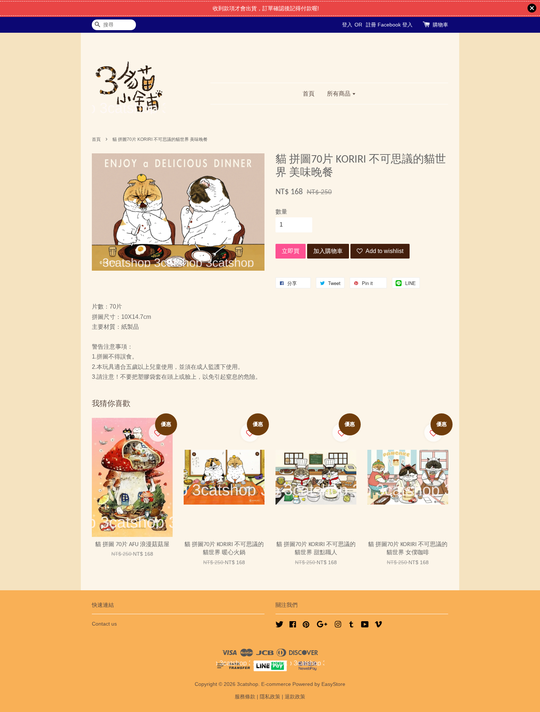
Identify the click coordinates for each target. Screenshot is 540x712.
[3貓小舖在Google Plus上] (322, 626)
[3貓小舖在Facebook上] (293, 626)
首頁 (308, 93)
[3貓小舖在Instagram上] (338, 626)
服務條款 (245, 696)
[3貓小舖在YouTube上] (365, 626)
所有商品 (339, 93)
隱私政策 (270, 696)
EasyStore (333, 684)
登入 (347, 25)
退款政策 (295, 696)
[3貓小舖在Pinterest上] (306, 626)
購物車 (440, 25)
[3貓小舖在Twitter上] (280, 626)
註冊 (371, 25)
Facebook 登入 (395, 25)
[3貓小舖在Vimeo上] (378, 626)
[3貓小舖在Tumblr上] (351, 626)
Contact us (104, 624)
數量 (281, 212)
